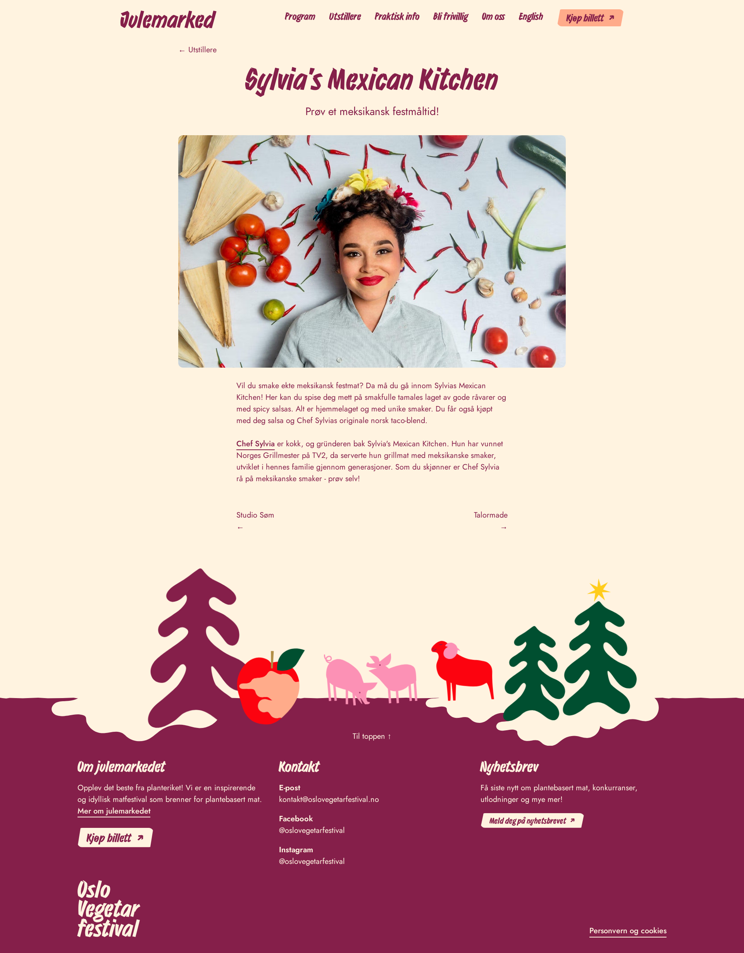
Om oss (493, 16)
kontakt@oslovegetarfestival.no (329, 799)
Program (300, 16)
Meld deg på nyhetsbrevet (528, 820)
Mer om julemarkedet (114, 811)
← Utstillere (197, 49)
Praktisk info (397, 16)
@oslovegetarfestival (312, 830)
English (531, 16)
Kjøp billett (585, 18)
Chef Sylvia (255, 443)
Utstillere (345, 16)
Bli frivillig (451, 16)
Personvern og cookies (627, 930)
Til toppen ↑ (372, 736)
